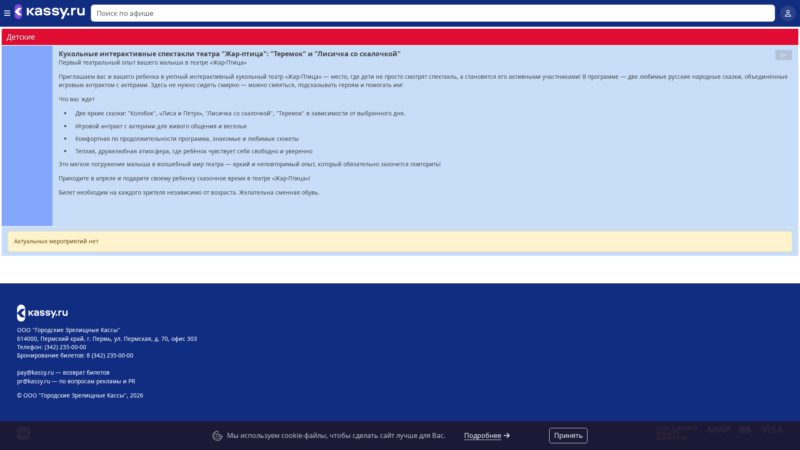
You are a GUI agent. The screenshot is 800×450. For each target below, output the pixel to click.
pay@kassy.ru (35, 372)
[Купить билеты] (42, 312)
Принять (568, 435)
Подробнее (482, 435)
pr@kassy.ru (33, 381)
